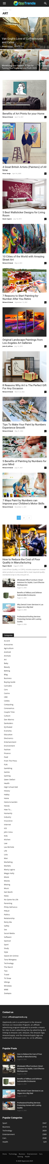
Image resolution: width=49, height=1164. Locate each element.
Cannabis (8, 686)
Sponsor (7, 941)
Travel (6, 974)
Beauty (7, 667)
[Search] (45, 3)
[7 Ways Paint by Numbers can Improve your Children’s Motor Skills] (24, 485)
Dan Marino (9, 719)
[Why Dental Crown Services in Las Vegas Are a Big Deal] (9, 607)
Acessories (8, 644)
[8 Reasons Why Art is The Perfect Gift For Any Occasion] (24, 366)
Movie (6, 877)
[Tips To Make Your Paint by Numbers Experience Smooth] (24, 409)
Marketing (8, 862)
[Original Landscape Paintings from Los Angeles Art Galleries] (24, 322)
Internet (7, 824)
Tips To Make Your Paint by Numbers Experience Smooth (24, 426)
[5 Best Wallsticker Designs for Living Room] (24, 194)
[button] (4, 3)
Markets (7, 866)
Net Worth (8, 892)
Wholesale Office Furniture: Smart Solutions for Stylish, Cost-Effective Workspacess (30, 582)
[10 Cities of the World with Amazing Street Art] (24, 238)
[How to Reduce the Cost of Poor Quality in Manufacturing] (24, 540)
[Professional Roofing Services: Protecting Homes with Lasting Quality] (9, 619)
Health (7, 783)
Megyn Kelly (9, 873)
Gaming (7, 776)
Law (5, 843)
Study (6, 948)
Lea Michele (9, 847)
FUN (6, 764)
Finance (7, 753)
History (7, 791)
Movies (7, 881)
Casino (7, 693)
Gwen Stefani (9, 779)
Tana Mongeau (10, 959)
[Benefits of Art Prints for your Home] (24, 95)
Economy (8, 731)
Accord (7, 641)
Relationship (9, 918)
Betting (7, 671)
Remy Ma (8, 922)
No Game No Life (11, 899)
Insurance (8, 821)
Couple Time (9, 712)
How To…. (8, 809)
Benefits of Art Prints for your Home (23, 113)
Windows (8, 986)
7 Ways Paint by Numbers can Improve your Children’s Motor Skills (23, 502)
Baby (6, 663)
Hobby (6, 794)
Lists (6, 854)
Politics (7, 914)
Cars (6, 689)
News (6, 896)
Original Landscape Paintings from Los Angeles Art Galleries (23, 341)
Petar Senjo (7, 173)
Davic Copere (7, 219)
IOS (5, 828)
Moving (7, 884)
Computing (8, 704)
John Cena (8, 832)
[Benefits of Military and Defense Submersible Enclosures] (9, 595)
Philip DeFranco (10, 907)
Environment (9, 746)
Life (5, 851)
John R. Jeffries (8, 346)
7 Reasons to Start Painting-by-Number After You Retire (21, 297)
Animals (7, 656)
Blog (6, 674)
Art (5, 659)
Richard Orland (7, 46)
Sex (5, 929)
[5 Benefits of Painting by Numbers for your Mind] (24, 447)
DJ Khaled (8, 727)
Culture (7, 716)
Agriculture (8, 648)
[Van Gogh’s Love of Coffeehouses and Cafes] (24, 33)
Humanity (8, 813)
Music (6, 888)
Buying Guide (9, 682)
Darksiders (8, 723)
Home (5, 10)
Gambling (8, 768)
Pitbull (6, 911)
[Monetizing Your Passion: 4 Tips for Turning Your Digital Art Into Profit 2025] (19, 60)
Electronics (8, 738)
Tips (6, 971)
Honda (7, 806)
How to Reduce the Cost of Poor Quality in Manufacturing (21, 561)
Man (6, 858)
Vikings (7, 982)
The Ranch (8, 967)
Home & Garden (10, 802)
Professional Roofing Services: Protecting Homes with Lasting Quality (29, 619)
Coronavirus (9, 708)
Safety (6, 926)
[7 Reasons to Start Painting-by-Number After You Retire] (24, 280)
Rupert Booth (7, 566)
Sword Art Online (11, 956)
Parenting (8, 903)
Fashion (7, 749)
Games (7, 772)
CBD (6, 697)
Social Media (9, 933)
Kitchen (7, 839)
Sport (6, 944)
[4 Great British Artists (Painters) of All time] (24, 143)
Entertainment (10, 742)
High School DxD (11, 787)
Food (6, 757)
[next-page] (29, 518)
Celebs (7, 701)
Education (8, 734)
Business (8, 678)
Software (7, 937)
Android (7, 652)
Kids (6, 836)
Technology (9, 963)
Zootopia (7, 993)
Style (6, 952)
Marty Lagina (9, 869)
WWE (6, 989)
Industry (7, 817)
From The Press (10, 761)
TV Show (7, 978)
